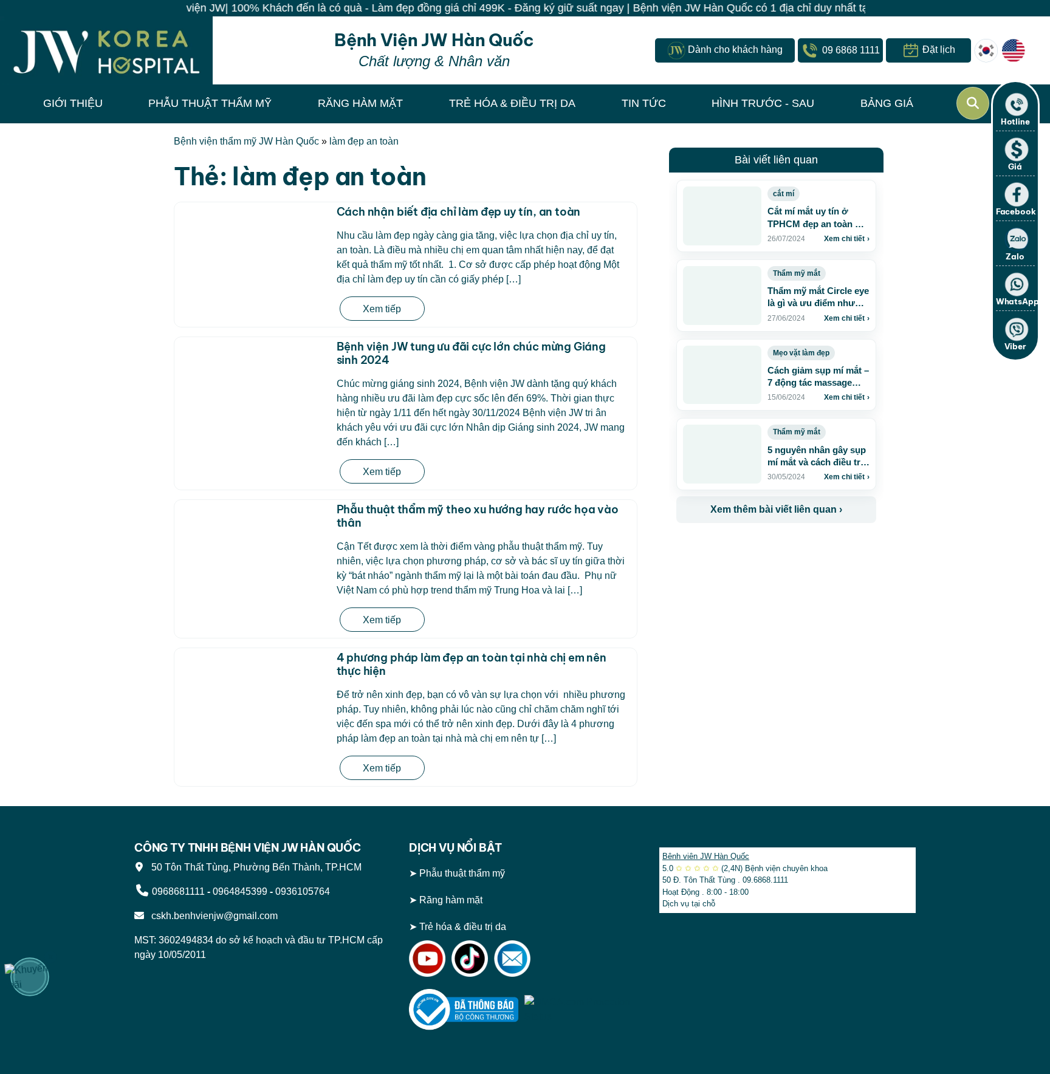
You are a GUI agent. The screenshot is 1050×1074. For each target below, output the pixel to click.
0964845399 (240, 891)
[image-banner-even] (748, 549)
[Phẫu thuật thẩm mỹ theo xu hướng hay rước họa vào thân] (252, 541)
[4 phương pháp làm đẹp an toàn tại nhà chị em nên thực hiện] (252, 717)
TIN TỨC (644, 103)
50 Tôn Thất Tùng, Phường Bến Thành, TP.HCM (254, 867)
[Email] (512, 958)
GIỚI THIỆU (73, 103)
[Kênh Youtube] (427, 958)
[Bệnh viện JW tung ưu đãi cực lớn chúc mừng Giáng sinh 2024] (252, 378)
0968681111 (178, 891)
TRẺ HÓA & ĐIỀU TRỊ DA (512, 103)
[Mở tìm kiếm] (972, 103)
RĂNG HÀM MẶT (360, 103)
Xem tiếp (382, 309)
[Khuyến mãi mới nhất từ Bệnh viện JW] (29, 976)
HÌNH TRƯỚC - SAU (763, 103)
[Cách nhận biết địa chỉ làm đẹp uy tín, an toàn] (252, 243)
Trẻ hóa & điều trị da (462, 927)
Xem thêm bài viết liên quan (776, 509)
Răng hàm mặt (450, 900)
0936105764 (302, 891)
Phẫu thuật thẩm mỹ (462, 873)
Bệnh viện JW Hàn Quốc (705, 856)
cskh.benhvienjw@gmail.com (212, 916)
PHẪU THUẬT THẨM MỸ (210, 103)
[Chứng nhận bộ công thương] (463, 1009)
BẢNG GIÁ (886, 103)
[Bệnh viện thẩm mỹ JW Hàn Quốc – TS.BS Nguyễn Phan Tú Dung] (106, 50)
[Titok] (469, 958)
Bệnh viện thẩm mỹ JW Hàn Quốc (246, 141)
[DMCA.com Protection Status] (579, 1009)
